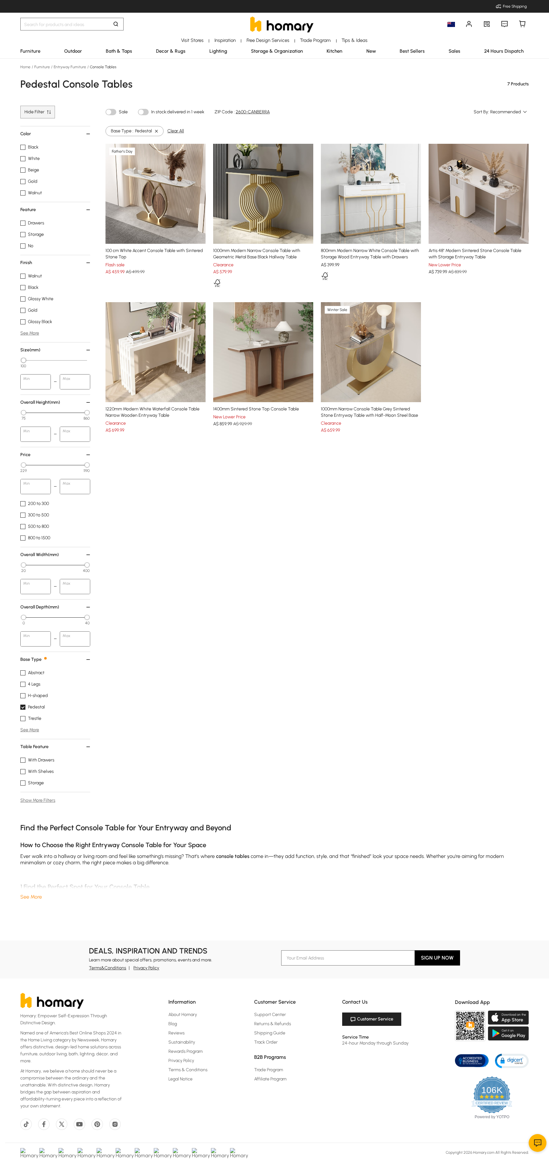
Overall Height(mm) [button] (40, 402)
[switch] (110, 112)
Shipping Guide (269, 1033)
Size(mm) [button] (30, 350)
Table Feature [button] (34, 746)
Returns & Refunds (272, 1023)
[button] (512, 1060)
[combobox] (509, 112)
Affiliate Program (270, 1079)
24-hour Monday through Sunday (375, 1043)
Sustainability (181, 1042)
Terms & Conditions (187, 1069)
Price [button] (25, 454)
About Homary (182, 1014)
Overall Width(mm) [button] (39, 554)
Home (25, 67)
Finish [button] (26, 262)
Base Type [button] (31, 659)
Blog (172, 1023)
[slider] (23, 360)
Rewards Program (185, 1051)
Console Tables (102, 67)
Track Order (266, 1042)
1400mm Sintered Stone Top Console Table (256, 409)
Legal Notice (180, 1079)
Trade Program (268, 1069)
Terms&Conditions (107, 968)
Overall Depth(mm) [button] (39, 607)
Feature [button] (28, 209)
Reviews (176, 1033)
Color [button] (25, 133)
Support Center (270, 1014)
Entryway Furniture (70, 67)
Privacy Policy (146, 968)
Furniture (42, 67)
